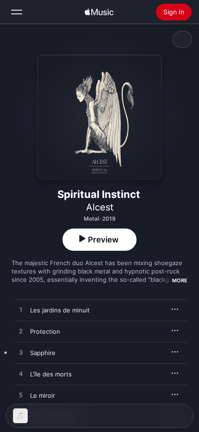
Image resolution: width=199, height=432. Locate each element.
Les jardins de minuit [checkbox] (60, 310)
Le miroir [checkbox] (42, 395)
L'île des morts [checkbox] (51, 374)
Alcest (99, 207)
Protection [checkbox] (45, 331)
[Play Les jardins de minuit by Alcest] (21, 310)
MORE (179, 280)
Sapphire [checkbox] (43, 352)
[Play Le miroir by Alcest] (21, 395)
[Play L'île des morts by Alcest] (21, 374)
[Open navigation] (16, 12)
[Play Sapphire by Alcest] (21, 353)
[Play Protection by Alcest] (21, 331)
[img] (99, 12)
